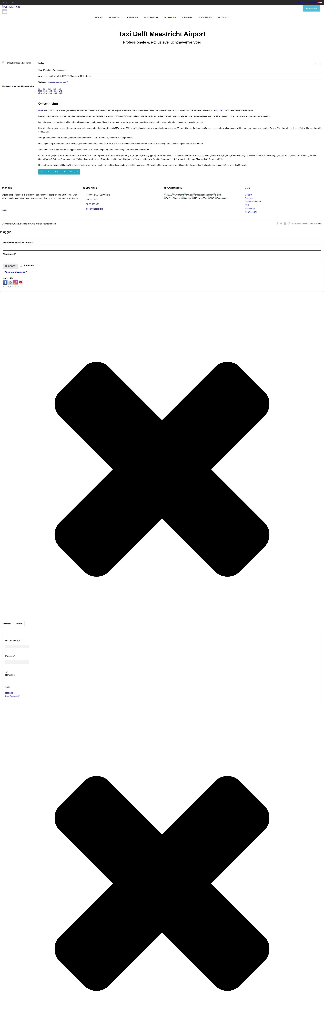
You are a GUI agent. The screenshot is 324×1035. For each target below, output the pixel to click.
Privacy (304, 223)
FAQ (247, 205)
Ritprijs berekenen (253, 202)
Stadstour (206, 17)
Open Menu (4, 11)
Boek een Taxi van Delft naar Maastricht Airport (59, 172)
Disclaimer (311, 223)
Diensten (171, 17)
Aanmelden (313, 2)
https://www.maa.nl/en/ (57, 82)
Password (10, 656)
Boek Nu (313, 8)
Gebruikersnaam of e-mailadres (22, 242)
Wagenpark (152, 17)
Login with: (8, 278)
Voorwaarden (296, 223)
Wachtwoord (13, 254)
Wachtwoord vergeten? (16, 272)
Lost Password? (12, 696)
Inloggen (10, 266)
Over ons (249, 198)
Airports (133, 17)
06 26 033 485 (92, 204)
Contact (225, 17)
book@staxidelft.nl (94, 209)
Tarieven (188, 17)
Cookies (319, 223)
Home (100, 17)
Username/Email (13, 640)
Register (9, 693)
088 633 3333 (92, 199)
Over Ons (116, 17)
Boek (40, 110)
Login (7, 687)
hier (220, 110)
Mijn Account (303, 2)
